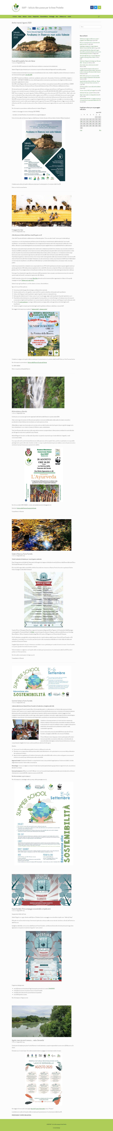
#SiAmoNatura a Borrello (19, 411)
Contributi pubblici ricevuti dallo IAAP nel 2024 (90, 86)
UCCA (32, 632)
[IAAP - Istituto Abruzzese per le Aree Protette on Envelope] (95, 7)
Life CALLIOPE (28, 74)
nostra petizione (23, 302)
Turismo (29, 16)
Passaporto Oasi (36, 16)
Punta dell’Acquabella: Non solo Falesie (23, 61)
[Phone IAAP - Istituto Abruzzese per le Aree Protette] (99, 7)
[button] (98, 16)
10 (81, 121)
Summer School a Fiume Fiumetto (22, 701)
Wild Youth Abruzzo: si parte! (86, 92)
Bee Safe (35, 278)
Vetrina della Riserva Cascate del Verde (37, 362)
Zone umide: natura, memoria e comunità (89, 65)
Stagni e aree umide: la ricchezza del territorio (89, 94)
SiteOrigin (58, 1127)
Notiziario (24, 16)
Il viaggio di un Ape (17, 230)
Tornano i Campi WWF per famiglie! (87, 90)
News (57, 16)
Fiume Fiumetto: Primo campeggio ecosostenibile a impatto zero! (31, 909)
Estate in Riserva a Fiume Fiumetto (22, 554)
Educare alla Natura (44, 16)
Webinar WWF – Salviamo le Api (39, 309)
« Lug (81, 130)
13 (90, 121)
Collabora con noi (63, 16)
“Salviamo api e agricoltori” (27, 280)
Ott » (100, 130)
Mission (19, 16)
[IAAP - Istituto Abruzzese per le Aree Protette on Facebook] (92, 7)
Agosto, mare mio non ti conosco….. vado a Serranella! (28, 1040)
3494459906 (51, 988)
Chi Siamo (15, 16)
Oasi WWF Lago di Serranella (38, 1108)
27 (90, 125)
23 (99, 123)
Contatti (69, 16)
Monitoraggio (51, 16)
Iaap (24, 62)
